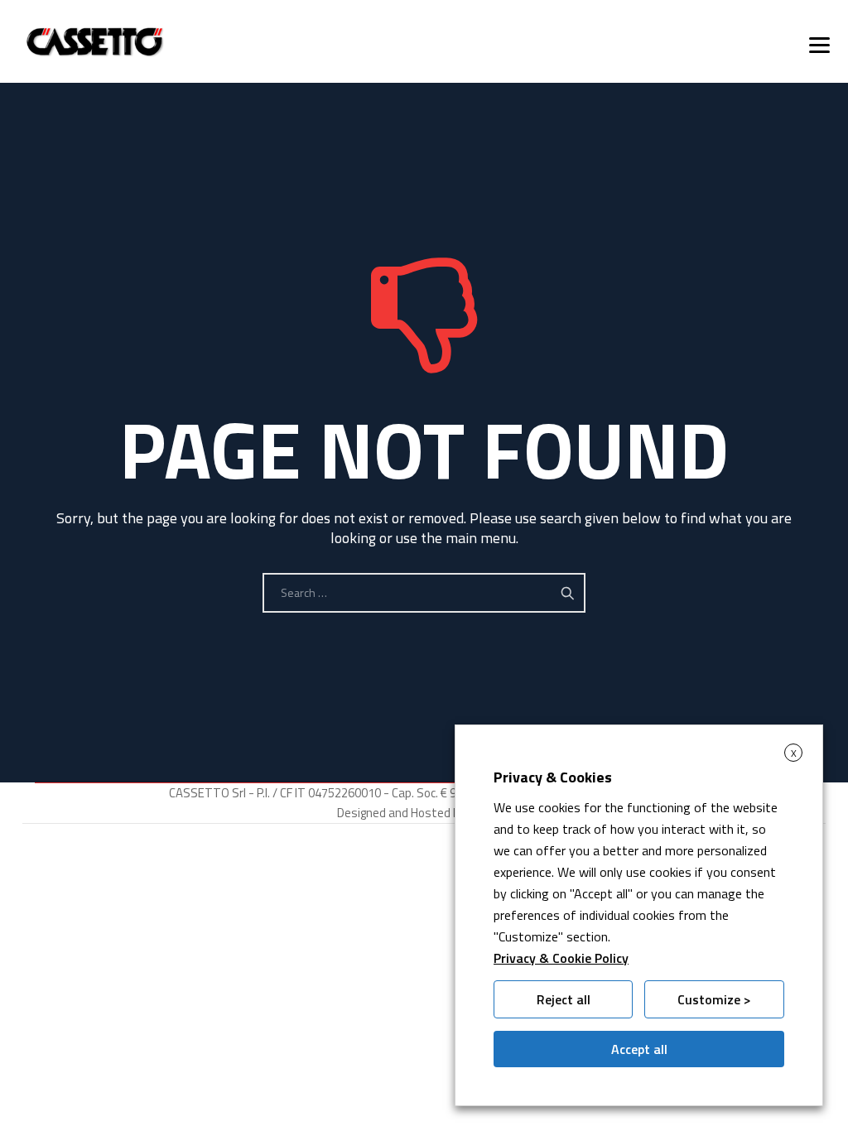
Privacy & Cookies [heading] (553, 777)
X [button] (794, 753)
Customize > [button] (714, 999)
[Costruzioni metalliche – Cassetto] (94, 41)
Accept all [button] (639, 1049)
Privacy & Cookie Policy (561, 958)
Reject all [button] (563, 999)
